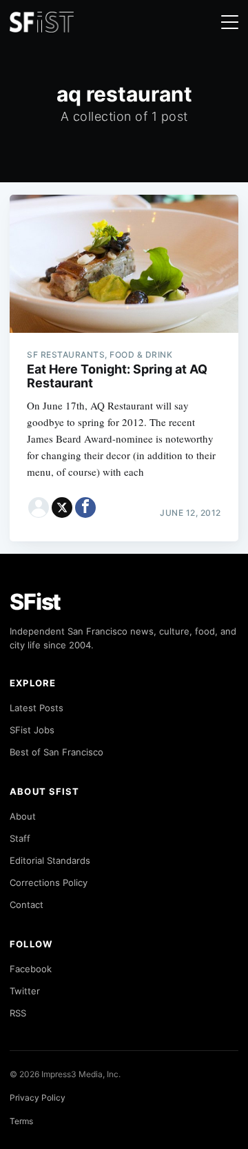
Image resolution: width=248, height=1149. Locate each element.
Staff (20, 838)
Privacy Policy (37, 1097)
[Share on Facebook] (85, 507)
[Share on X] (62, 507)
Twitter (25, 990)
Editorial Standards (50, 860)
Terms (21, 1121)
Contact (26, 904)
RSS (18, 1012)
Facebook (31, 968)
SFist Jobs (32, 729)
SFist (35, 601)
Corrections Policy (48, 882)
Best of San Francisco (56, 751)
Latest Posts (36, 707)
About (23, 816)
